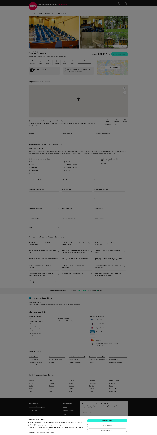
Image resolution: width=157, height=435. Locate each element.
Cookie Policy (32, 432)
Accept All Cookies (107, 420)
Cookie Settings (107, 425)
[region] (78, 425)
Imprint (52, 432)
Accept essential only (107, 430)
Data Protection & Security (43, 432)
